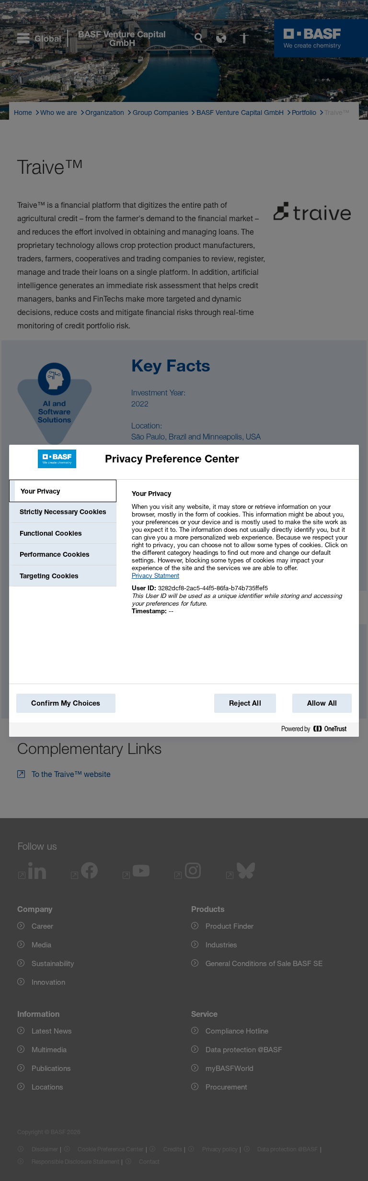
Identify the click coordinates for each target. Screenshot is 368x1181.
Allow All (322, 703)
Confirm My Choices (66, 703)
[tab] (62, 491)
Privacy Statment (155, 575)
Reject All (245, 703)
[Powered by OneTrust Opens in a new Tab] (317, 729)
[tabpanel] (241, 557)
